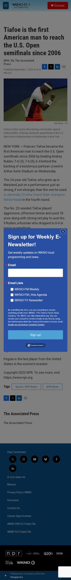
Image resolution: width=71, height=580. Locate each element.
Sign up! (35, 334)
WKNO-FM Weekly (27, 289)
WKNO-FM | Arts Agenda (31, 294)
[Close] (64, 231)
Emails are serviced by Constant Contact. (26, 324)
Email (12, 264)
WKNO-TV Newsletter (29, 300)
